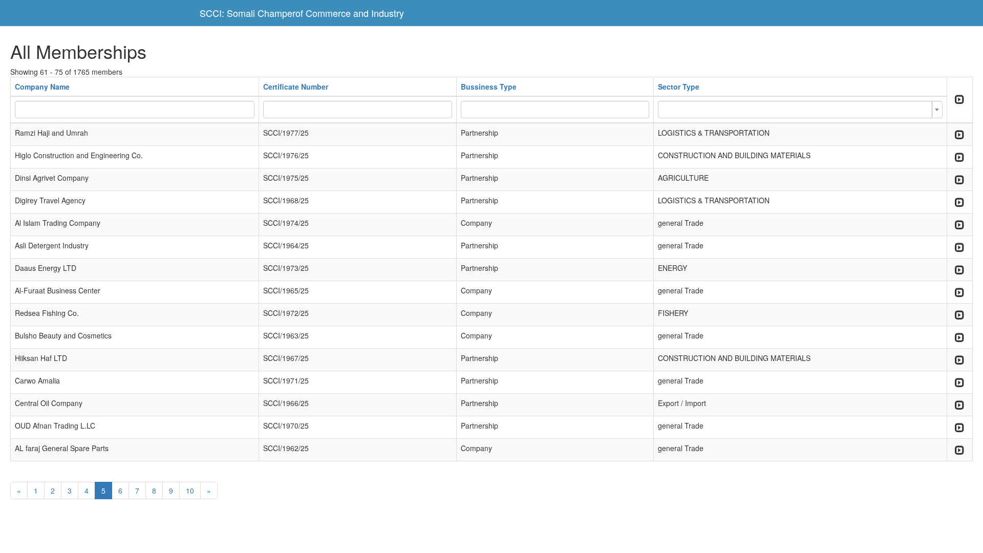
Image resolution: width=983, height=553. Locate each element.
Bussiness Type (489, 86)
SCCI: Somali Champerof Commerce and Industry (302, 12)
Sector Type (678, 86)
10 (190, 490)
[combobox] (800, 109)
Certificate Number (295, 86)
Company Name (42, 86)
